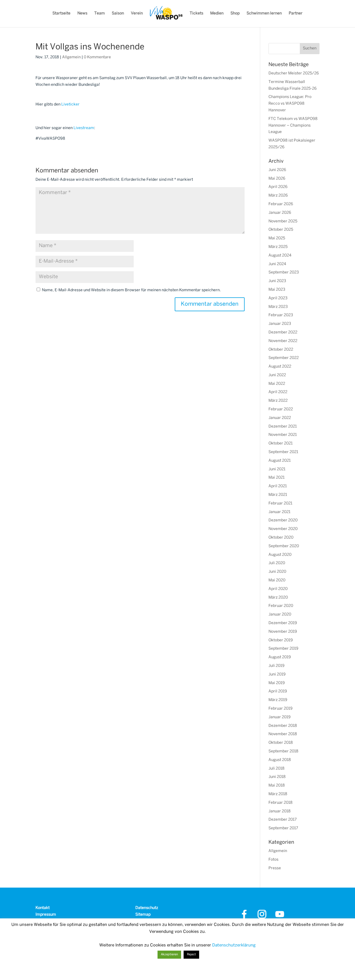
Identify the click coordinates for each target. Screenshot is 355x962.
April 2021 (277, 486)
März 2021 (277, 495)
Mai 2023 (276, 290)
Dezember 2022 (282, 332)
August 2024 (279, 255)
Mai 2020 (276, 580)
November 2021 (282, 435)
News (82, 13)
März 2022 (278, 401)
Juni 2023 (277, 281)
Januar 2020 (279, 614)
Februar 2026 (280, 204)
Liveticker (70, 104)
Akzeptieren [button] (169, 954)
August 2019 (279, 657)
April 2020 (278, 589)
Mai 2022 (276, 384)
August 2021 (279, 461)
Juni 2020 (277, 572)
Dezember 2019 (282, 623)
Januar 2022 (279, 418)
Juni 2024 (277, 264)
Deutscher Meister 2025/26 (293, 73)
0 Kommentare (97, 57)
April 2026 (278, 187)
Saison (118, 13)
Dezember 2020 (283, 520)
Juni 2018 (277, 777)
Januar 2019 (279, 717)
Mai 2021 (276, 477)
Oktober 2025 (280, 230)
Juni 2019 (277, 674)
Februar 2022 (280, 409)
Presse (274, 868)
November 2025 (282, 221)
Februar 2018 (280, 803)
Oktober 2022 (280, 349)
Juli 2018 (276, 768)
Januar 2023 (279, 324)
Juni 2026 (277, 170)
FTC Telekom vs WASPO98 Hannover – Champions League (293, 125)
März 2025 (278, 247)
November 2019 (282, 632)
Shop (235, 13)
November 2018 (282, 734)
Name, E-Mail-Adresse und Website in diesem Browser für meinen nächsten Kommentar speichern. (131, 290)
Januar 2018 (279, 811)
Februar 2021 (280, 503)
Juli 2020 (276, 563)
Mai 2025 (276, 238)
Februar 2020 (280, 606)
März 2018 (277, 794)
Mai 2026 (276, 178)
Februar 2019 (280, 708)
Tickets (196, 13)
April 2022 (277, 392)
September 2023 (283, 272)
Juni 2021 (276, 469)
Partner (296, 13)
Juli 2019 (276, 666)
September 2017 (283, 828)
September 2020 (283, 546)
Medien (217, 13)
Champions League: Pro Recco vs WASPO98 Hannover (289, 103)
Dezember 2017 (282, 820)
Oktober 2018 (280, 743)
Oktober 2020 (280, 537)
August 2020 (279, 555)
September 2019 (283, 648)
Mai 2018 (276, 785)
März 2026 (278, 195)
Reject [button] (191, 954)
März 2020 (278, 597)
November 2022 (282, 341)
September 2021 (283, 452)
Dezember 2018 (282, 726)
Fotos (273, 859)
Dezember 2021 (282, 426)
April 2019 (277, 691)
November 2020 (283, 529)
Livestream (83, 128)
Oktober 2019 (280, 640)
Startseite (61, 13)
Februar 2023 (280, 315)
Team (99, 13)
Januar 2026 (279, 213)
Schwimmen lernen (264, 13)
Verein (137, 13)
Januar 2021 (279, 512)
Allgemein (71, 57)
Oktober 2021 (280, 443)
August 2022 (279, 366)
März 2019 (277, 700)
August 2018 (279, 760)
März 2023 (278, 307)
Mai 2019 (276, 683)
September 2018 (283, 751)
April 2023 (277, 298)
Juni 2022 (277, 375)
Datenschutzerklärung (234, 945)
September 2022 (283, 358)
